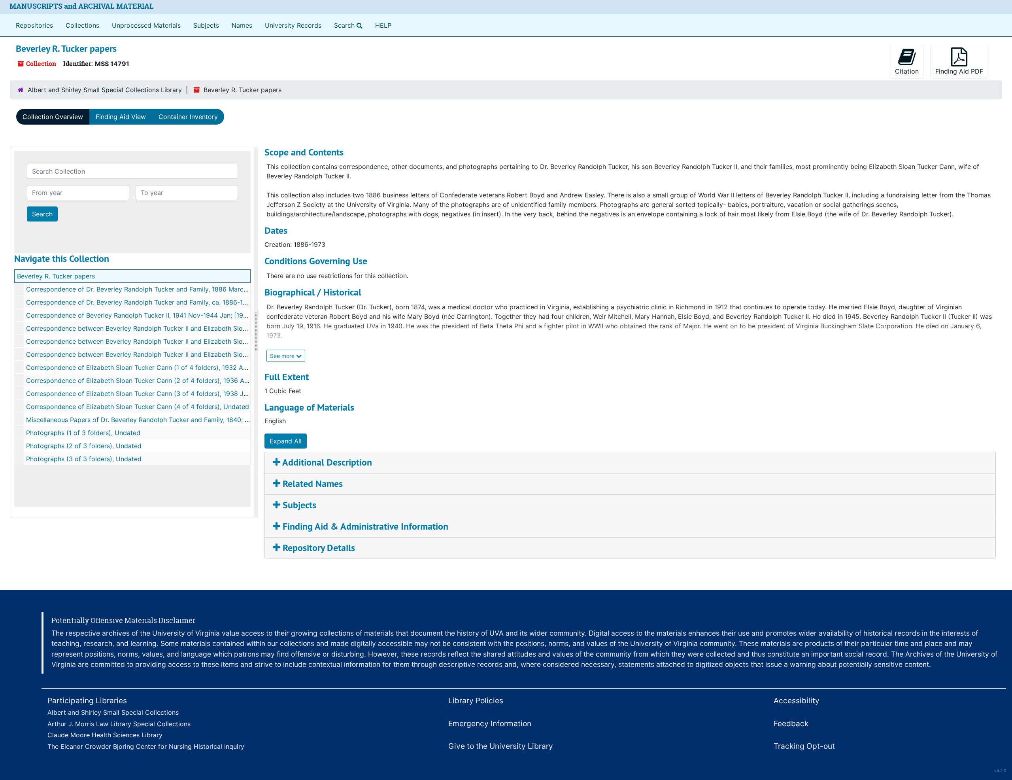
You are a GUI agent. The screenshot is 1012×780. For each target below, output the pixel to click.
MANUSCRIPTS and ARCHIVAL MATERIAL (81, 6)
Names (242, 25)
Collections (82, 25)
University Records (293, 25)
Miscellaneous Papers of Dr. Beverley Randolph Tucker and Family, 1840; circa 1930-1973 (159, 420)
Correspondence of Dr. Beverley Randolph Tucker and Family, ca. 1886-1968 (140, 302)
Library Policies (475, 700)
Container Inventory (188, 117)
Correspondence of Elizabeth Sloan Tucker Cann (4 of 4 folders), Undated (137, 407)
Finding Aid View (121, 117)
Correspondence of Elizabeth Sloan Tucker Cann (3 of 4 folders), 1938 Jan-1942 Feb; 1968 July (169, 394)
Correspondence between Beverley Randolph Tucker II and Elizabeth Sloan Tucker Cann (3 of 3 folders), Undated (196, 354)
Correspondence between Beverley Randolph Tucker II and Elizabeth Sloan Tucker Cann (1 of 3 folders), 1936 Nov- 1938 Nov (214, 328)
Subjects (206, 25)
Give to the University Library (500, 746)
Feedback (791, 723)
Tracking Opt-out (804, 746)
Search (350, 25)
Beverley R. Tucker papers (56, 276)
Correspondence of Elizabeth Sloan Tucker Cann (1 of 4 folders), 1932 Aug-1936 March (157, 367)
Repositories (34, 25)
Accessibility (796, 700)
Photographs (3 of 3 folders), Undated (84, 459)
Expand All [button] (286, 441)
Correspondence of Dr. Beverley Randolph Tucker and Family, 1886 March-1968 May (152, 289)
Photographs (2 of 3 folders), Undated (84, 446)
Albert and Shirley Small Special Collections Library (105, 90)
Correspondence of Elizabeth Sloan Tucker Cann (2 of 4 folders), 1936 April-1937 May (155, 380)
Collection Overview (53, 117)
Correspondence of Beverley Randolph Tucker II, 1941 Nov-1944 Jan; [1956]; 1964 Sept (156, 315)
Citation (907, 71)
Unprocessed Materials (146, 25)
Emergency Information (489, 723)
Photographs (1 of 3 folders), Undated (83, 433)
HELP (383, 25)
